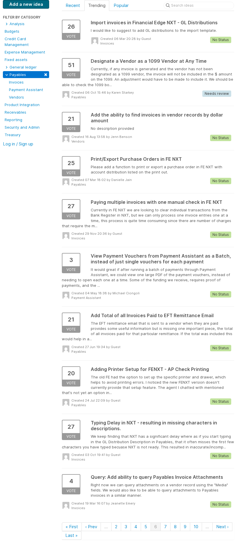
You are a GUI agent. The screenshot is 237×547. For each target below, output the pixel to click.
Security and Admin (22, 127)
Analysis (16, 23)
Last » (71, 535)
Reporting (13, 119)
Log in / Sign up (18, 144)
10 (196, 526)
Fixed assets (16, 59)
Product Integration (22, 104)
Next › (222, 526)
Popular (121, 5)
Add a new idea (26, 4)
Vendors (16, 97)
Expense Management (25, 52)
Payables (27, 74)
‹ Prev (91, 526)
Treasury (13, 134)
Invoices (16, 82)
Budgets (12, 31)
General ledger (22, 67)
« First (72, 526)
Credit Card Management (17, 41)
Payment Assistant (26, 89)
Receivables (15, 112)
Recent (73, 5)
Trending (96, 5)
